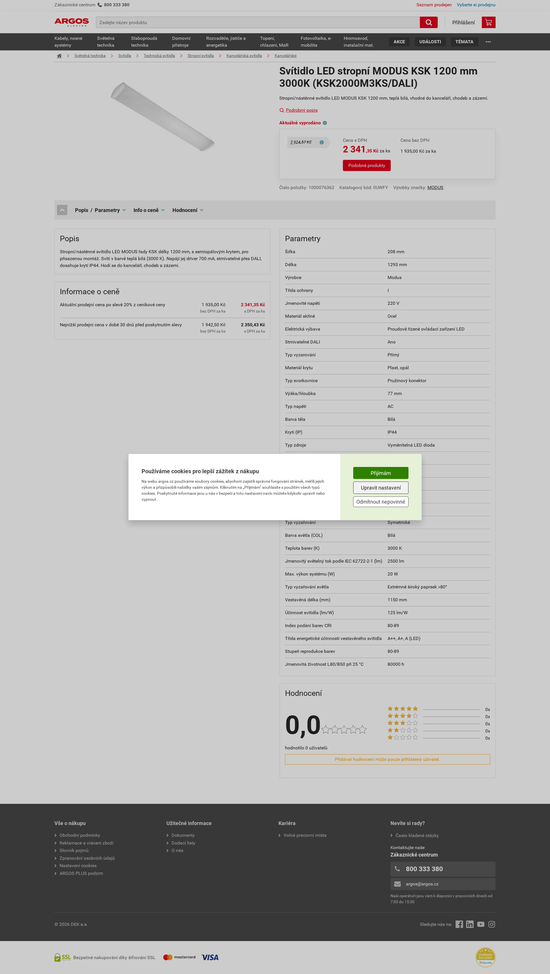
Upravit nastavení (381, 488)
